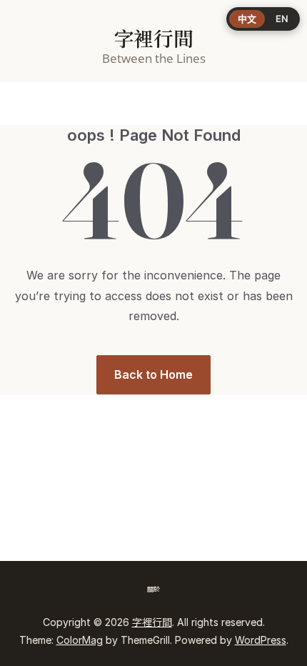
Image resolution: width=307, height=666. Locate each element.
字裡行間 (153, 39)
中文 (247, 18)
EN (282, 18)
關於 (153, 589)
